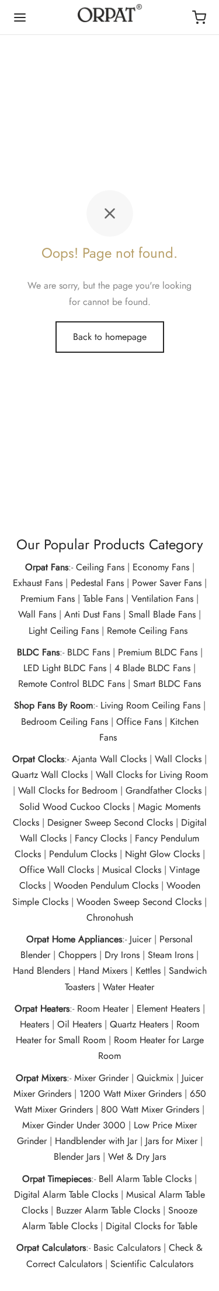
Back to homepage (110, 336)
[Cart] (199, 17)
